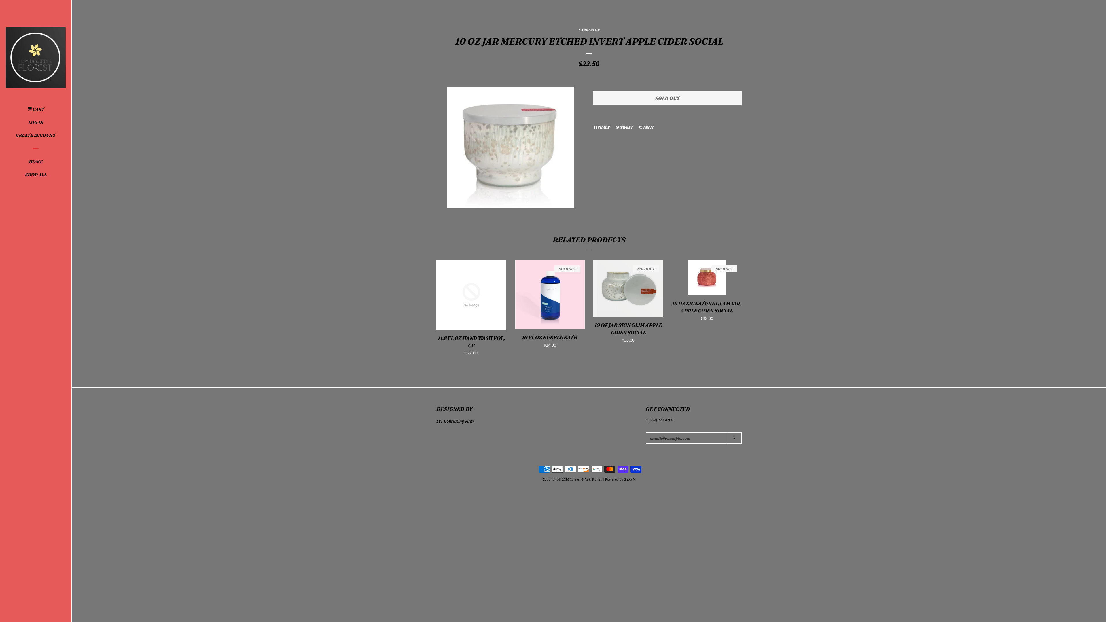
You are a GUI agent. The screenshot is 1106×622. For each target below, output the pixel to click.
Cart (38, 109)
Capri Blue (589, 30)
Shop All (36, 174)
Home (36, 161)
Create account (36, 135)
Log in (35, 122)
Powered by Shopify (620, 479)
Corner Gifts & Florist (586, 479)
